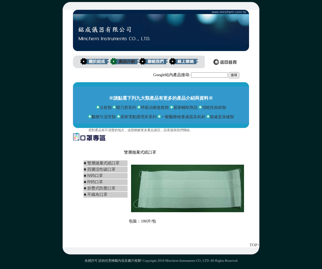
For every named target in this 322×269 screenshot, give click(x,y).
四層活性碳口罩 (100, 169)
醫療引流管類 (104, 117)
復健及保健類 (222, 117)
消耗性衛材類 (214, 107)
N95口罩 (94, 175)
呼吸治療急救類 (155, 107)
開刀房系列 (126, 107)
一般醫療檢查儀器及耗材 (183, 117)
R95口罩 (95, 182)
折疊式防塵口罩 (101, 188)
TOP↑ (254, 245)
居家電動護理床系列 (138, 117)
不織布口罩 (96, 194)
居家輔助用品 (185, 107)
